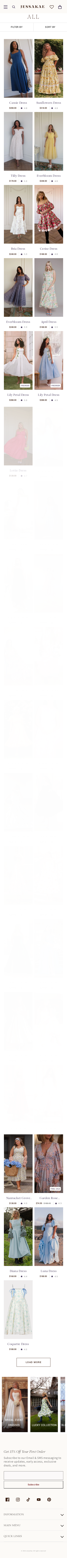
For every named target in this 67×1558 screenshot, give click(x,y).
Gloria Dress (48, 1052)
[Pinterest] (49, 1499)
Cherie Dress (18, 1052)
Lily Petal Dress (18, 395)
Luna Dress (49, 1271)
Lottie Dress (18, 468)
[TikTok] (28, 1499)
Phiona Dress (18, 540)
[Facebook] (7, 1499)
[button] (5, 7)
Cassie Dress (18, 102)
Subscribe (33, 1484)
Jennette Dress (18, 687)
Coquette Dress (18, 1344)
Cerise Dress (49, 248)
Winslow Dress (18, 614)
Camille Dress (49, 760)
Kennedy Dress (48, 468)
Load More (34, 1362)
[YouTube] (38, 1499)
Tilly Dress (18, 175)
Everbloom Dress (49, 175)
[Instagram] (18, 1499)
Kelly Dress (49, 833)
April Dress (49, 322)
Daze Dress (48, 614)
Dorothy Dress (49, 540)
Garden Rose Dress (49, 1198)
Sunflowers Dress (48, 102)
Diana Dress (18, 1271)
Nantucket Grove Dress (18, 1198)
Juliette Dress (48, 687)
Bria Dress (18, 248)
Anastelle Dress (18, 833)
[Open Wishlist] (52, 7)
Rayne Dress (18, 979)
